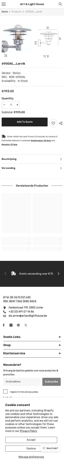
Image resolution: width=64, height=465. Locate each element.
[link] (16, 243)
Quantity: (8, 98)
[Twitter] (25, 325)
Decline (31, 448)
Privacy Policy (28, 431)
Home (5, 11)
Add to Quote (24, 122)
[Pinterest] (18, 325)
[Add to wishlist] (53, 123)
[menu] (4, 4)
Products (16, 11)
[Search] (60, 4)
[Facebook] (3, 325)
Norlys (17, 73)
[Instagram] (11, 325)
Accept (31, 439)
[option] (16, 38)
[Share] (59, 123)
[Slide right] (58, 274)
